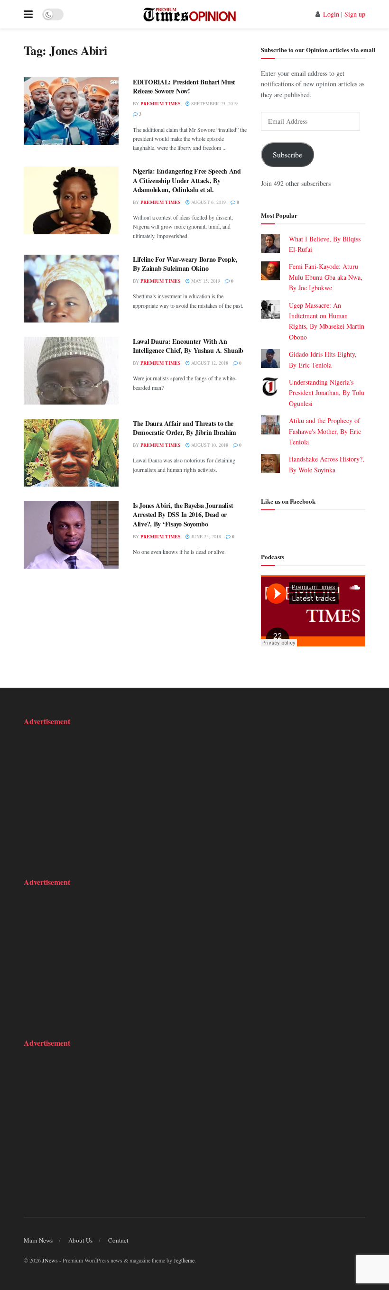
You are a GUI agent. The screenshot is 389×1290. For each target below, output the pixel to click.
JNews (50, 1260)
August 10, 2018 (209, 445)
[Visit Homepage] (189, 14)
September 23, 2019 (214, 103)
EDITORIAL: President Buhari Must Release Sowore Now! (184, 86)
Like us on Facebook (288, 501)
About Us (80, 1240)
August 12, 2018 (209, 362)
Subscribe (287, 154)
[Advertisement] (83, 795)
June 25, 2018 (205, 536)
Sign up (354, 13)
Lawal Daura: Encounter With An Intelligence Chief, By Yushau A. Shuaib (188, 346)
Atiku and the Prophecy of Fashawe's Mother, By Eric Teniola (325, 431)
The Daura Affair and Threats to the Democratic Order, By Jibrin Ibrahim (184, 428)
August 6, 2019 (208, 202)
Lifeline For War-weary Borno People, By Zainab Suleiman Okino (185, 264)
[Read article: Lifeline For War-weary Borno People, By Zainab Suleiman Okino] (71, 288)
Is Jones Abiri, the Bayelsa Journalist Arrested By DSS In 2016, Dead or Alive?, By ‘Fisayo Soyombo (183, 514)
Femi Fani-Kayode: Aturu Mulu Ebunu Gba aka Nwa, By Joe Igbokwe (325, 277)
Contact (118, 1240)
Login (331, 13)
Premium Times (160, 103)
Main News (38, 1240)
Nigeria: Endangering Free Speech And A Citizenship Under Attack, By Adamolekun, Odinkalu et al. (187, 180)
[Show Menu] (28, 14)
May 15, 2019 (205, 280)
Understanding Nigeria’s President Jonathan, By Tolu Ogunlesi (326, 393)
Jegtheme (184, 1260)
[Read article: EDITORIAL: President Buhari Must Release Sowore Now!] (71, 111)
